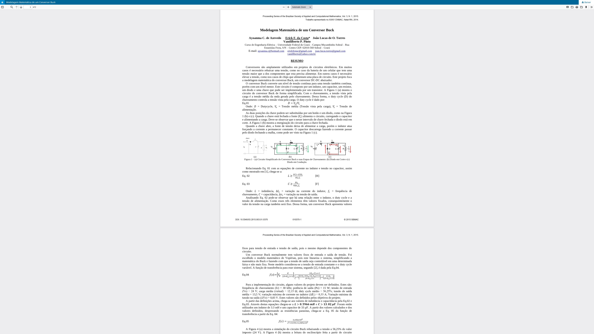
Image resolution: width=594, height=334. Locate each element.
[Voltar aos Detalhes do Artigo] (2, 2)
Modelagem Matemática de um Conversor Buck (30, 2)
